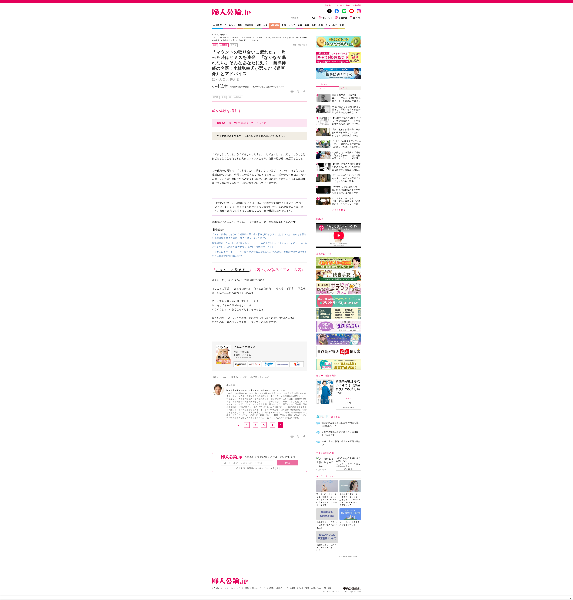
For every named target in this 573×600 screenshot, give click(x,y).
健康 (300, 25)
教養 (321, 25)
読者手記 (249, 25)
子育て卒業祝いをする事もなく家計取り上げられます (341, 433)
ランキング (229, 25)
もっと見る (339, 209)
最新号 (328, 5)
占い (328, 25)
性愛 (314, 25)
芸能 (240, 25)
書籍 (224, 97)
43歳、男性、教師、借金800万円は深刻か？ (341, 443)
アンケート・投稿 (342, 5)
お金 (265, 25)
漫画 (283, 25)
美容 (307, 25)
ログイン (357, 18)
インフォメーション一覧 (348, 556)
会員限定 (217, 25)
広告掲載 (327, 588)
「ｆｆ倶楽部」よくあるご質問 (297, 588)
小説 (334, 25)
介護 (258, 25)
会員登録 (343, 18)
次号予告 (348, 403)
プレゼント (327, 18)
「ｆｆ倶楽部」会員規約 (272, 588)
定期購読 (357, 5)
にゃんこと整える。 (235, 222)
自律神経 (238, 97)
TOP (214, 35)
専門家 (234, 45)
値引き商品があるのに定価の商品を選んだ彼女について (341, 424)
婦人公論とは (217, 588)
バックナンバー (348, 408)
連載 (341, 25)
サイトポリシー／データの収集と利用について (243, 588)
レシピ (291, 25)
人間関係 (274, 25)
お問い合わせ (316, 588)
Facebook (304, 91)
